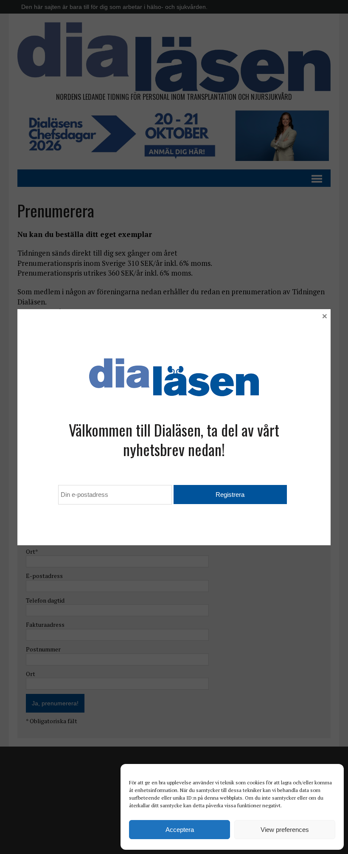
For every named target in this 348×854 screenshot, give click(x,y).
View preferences (285, 829)
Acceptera (180, 829)
